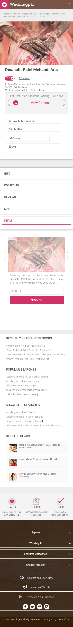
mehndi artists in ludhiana (47, 425)
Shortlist (18, 129)
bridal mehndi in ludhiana (19, 425)
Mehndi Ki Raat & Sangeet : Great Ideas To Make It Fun (39, 446)
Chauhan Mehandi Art (17, 354)
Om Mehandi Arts (36, 345)
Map (7, 208)
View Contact (40, 102)
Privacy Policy (50, 619)
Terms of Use (63, 619)
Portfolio (11, 185)
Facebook (25, 606)
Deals (8, 220)
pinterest (39, 606)
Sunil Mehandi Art (39, 358)
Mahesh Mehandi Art (17, 358)
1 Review (24, 78)
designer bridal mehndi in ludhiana (24, 421)
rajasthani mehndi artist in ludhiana (24, 416)
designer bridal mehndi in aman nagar (25, 389)
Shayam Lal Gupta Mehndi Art (47, 354)
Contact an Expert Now (40, 577)
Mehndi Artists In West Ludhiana (29, 90)
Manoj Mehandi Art (16, 350)
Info (7, 173)
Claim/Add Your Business (40, 597)
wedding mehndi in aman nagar (22, 381)
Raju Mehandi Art (15, 345)
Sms (13, 146)
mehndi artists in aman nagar (21, 394)
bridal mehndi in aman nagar (21, 385)
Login (69, 3)
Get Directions (20, 87)
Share (16, 138)
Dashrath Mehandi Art (40, 350)
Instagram (46, 606)
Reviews (10, 197)
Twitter (32, 606)
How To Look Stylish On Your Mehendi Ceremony (37, 475)
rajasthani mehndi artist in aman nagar (26, 376)
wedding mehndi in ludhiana (20, 412)
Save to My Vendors (23, 121)
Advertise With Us (40, 587)
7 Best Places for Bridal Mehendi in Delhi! (39, 459)
